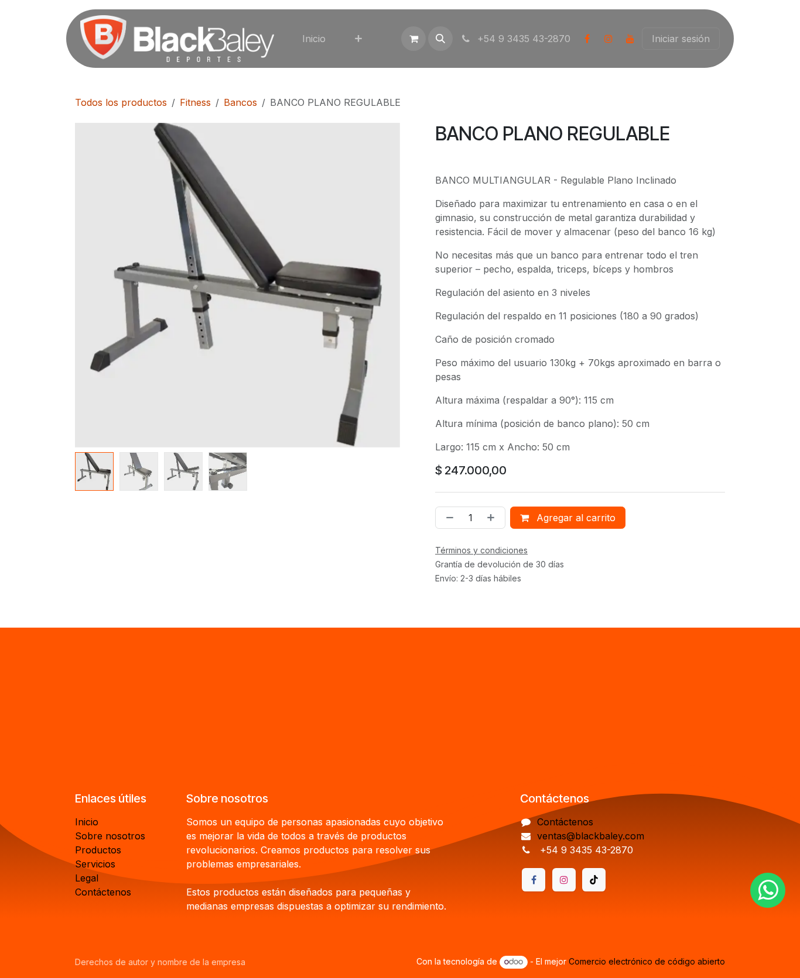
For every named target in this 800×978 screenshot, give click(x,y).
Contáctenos (103, 892)
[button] (440, 38)
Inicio (86, 822)
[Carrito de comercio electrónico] (413, 38)
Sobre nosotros (110, 836)
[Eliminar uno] (447, 517)
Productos (98, 850)
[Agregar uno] (493, 517)
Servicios (95, 864)
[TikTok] (594, 879)
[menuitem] (314, 38)
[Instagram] (608, 38)
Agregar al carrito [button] (575, 518)
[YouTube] (630, 38)
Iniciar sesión (681, 38)
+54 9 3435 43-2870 (522, 38)
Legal (86, 878)
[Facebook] (586, 38)
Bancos (240, 102)
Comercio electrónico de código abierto (647, 961)
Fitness (195, 102)
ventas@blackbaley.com (590, 836)
